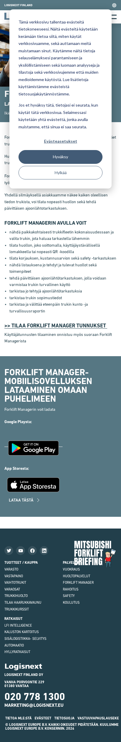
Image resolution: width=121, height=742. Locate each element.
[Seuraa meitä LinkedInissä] (44, 550)
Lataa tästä (21, 500)
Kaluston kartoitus (21, 632)
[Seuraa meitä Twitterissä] (8, 550)
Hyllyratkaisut (17, 652)
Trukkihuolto (16, 596)
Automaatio (14, 645)
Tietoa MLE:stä (18, 718)
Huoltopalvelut (76, 576)
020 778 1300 (34, 696)
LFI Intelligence (18, 625)
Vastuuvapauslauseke (98, 718)
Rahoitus (70, 589)
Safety (69, 596)
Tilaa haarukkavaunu (22, 602)
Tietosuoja (64, 718)
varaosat (12, 589)
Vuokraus (71, 569)
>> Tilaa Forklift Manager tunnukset (55, 325)
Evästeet (43, 718)
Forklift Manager (78, 583)
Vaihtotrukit (15, 583)
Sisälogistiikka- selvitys (25, 639)
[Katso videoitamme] (20, 550)
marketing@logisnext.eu (33, 705)
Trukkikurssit (16, 609)
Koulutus (71, 602)
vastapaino (13, 576)
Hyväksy (60, 156)
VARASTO (11, 569)
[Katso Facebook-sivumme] (32, 550)
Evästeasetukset (60, 141)
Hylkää (61, 172)
